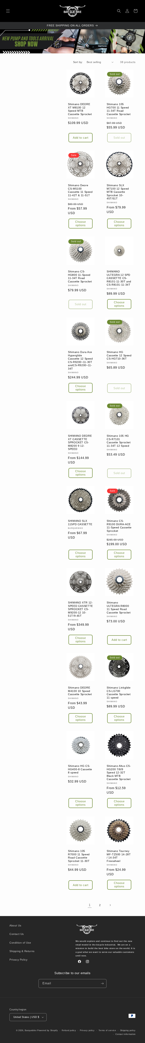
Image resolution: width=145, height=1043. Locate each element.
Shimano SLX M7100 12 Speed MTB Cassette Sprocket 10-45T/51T (118, 192)
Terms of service (107, 1030)
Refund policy (69, 1030)
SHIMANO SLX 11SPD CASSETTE (80, 523)
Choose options (80, 223)
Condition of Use (20, 942)
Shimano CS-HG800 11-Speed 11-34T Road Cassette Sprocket (80, 276)
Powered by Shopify (47, 1030)
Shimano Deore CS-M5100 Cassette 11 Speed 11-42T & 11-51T (80, 190)
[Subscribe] (102, 983)
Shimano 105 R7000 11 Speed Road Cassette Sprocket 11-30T (79, 856)
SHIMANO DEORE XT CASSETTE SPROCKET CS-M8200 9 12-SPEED (80, 442)
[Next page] (110, 905)
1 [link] (90, 905)
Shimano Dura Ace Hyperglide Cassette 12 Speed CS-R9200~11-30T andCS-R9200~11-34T (80, 360)
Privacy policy (87, 1030)
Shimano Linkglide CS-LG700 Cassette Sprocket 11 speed (119, 692)
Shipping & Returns (22, 951)
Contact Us (16, 933)
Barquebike (30, 1030)
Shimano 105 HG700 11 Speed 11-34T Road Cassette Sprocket (119, 109)
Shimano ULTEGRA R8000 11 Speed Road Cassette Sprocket (119, 607)
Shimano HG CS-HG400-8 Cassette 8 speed (80, 769)
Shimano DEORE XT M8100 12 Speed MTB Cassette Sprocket (80, 109)
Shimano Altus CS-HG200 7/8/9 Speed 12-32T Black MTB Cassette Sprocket (119, 773)
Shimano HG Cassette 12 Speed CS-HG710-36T (119, 355)
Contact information (125, 1034)
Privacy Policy (18, 959)
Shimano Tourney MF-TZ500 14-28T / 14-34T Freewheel (119, 856)
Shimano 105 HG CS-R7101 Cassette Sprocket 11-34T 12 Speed (119, 440)
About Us (15, 925)
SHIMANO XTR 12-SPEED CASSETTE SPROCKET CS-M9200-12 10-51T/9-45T (80, 609)
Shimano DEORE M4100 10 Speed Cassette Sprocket (80, 691)
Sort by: (78, 62)
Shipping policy (128, 1030)
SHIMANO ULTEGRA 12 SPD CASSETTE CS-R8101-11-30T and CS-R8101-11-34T (119, 278)
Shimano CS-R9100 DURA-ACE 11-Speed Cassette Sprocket (119, 526)
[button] (8, 11)
